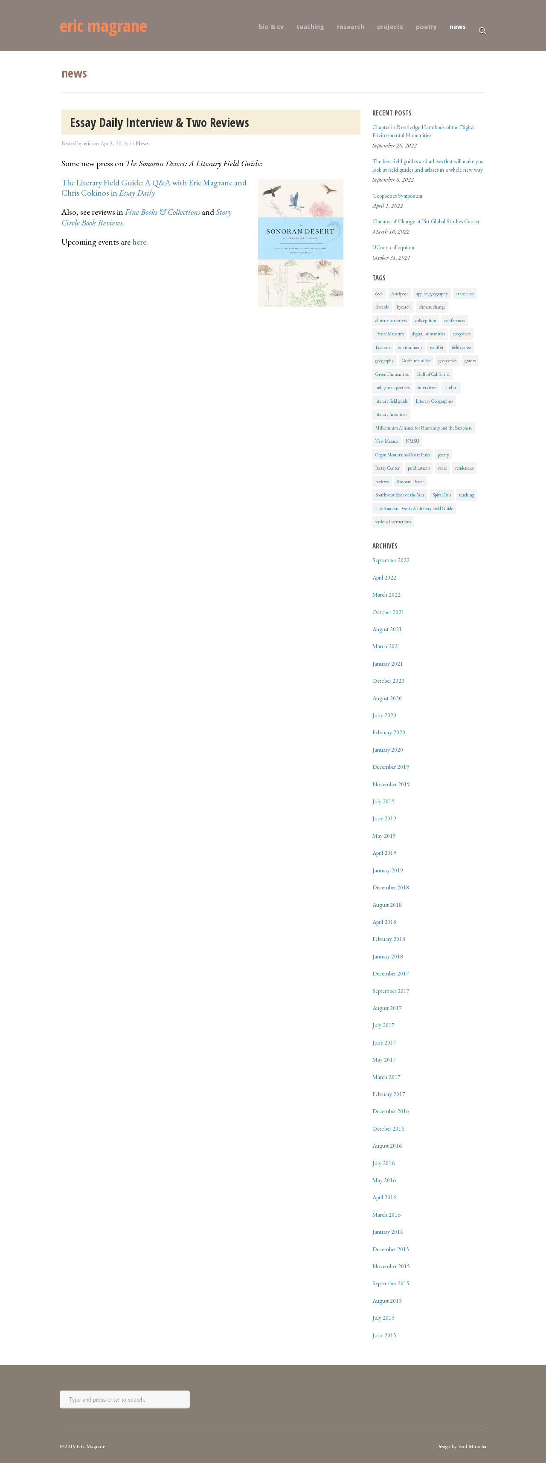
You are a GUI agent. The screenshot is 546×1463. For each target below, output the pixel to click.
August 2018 (387, 905)
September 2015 (391, 1283)
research (350, 27)
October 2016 (388, 1128)
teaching (310, 27)
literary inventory (391, 414)
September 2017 (391, 991)
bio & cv (271, 27)
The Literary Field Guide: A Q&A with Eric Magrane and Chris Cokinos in (154, 188)
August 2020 (387, 698)
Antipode (399, 294)
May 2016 (384, 1180)
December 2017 (390, 973)
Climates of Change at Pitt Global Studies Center (425, 221)
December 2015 (390, 1249)
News (142, 143)
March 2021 (386, 646)
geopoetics (447, 361)
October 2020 (388, 680)
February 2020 (388, 732)
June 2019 (384, 818)
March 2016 (386, 1214)
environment (410, 347)
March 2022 (386, 594)
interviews (427, 387)
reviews (382, 482)
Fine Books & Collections (162, 212)
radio (442, 468)
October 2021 (388, 612)
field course (461, 347)
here (139, 242)
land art (451, 387)
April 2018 (384, 922)
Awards (382, 307)
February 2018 (388, 939)
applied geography (432, 294)
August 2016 (387, 1145)
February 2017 (388, 1094)
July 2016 (383, 1163)
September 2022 (391, 560)
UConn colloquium (393, 247)
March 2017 (386, 1077)
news (458, 27)
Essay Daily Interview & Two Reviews (159, 122)
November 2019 (391, 784)
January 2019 (387, 870)
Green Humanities (392, 374)
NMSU (412, 441)
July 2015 (383, 1318)
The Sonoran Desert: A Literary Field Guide (414, 508)
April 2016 (384, 1197)
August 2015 (387, 1300)
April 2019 (384, 853)
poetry (426, 27)
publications (419, 468)
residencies (464, 468)
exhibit (437, 347)
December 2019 (390, 766)
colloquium (425, 320)
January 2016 (387, 1231)
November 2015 (391, 1266)
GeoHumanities (416, 361)
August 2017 (387, 1008)
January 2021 (387, 663)
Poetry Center (387, 468)
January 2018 (387, 956)
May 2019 (384, 836)
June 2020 (384, 715)
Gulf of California (433, 374)
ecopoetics (461, 334)
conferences (454, 320)
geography (384, 361)
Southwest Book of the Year (399, 495)
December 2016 (390, 1111)
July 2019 (383, 801)
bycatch (404, 307)
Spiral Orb (442, 495)
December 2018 (390, 887)
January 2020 (387, 749)
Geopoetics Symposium (397, 195)
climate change (432, 307)
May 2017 (384, 1059)
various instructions (393, 522)
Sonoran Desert (410, 482)
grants (470, 361)
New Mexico (386, 441)
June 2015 (384, 1335)
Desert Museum (389, 334)
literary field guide (391, 401)
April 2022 (384, 577)
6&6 (379, 294)
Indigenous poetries (392, 387)
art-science (465, 294)
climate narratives (391, 320)
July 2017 (383, 1025)
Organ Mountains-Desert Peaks (402, 455)
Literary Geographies (434, 401)
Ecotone (382, 347)
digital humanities (428, 334)
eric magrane (103, 25)
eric (88, 143)
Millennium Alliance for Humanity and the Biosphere (423, 428)
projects (390, 27)
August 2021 (387, 629)
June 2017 (384, 1042)
